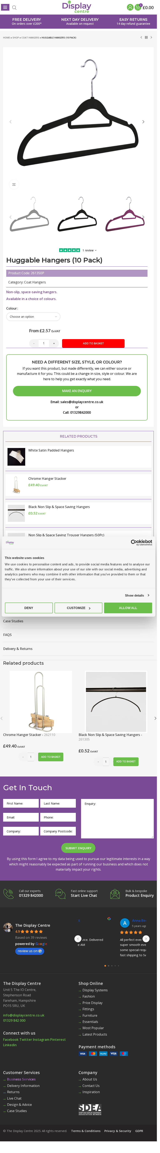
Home (6, 37)
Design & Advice (19, 1104)
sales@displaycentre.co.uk (81, 402)
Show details (134, 595)
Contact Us (91, 1085)
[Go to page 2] (111, 965)
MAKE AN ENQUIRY (77, 391)
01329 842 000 (14, 1020)
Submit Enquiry (78, 848)
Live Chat (14, 1098)
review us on (28, 951)
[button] (10, 122)
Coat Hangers (30, 37)
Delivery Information (23, 1085)
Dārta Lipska (105, 920)
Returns (13, 1092)
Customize (76, 608)
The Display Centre (32, 925)
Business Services (21, 1079)
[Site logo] (76, 6)
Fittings (88, 1009)
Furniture (89, 1015)
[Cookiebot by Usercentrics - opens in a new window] (134, 542)
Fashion (88, 996)
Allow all (128, 608)
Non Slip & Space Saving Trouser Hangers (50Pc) (66, 535)
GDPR (139, 1131)
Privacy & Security (117, 1131)
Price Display (92, 1002)
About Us (89, 1079)
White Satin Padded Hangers (51, 450)
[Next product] (151, 37)
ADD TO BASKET (93, 343)
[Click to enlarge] (14, 184)
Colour (11, 308)
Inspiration (91, 1092)
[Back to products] (146, 37)
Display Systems (95, 990)
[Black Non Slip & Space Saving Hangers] (116, 701)
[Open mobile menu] (5, 7)
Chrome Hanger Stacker (47, 478)
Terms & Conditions (85, 1131)
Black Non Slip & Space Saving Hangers (59, 507)
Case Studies (17, 1111)
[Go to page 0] (105, 966)
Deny (28, 608)
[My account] (130, 7)
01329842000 (80, 412)
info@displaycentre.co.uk (23, 1015)
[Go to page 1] (108, 965)
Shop (15, 37)
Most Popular (93, 1028)
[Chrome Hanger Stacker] (41, 701)
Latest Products (94, 1034)
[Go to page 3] (115, 965)
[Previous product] (141, 37)
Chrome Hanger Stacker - (29, 734)
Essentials (90, 1021)
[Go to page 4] (118, 965)
